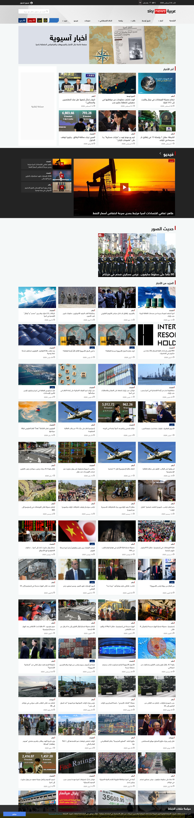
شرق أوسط (146, 20)
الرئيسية (173, 20)
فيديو (76, 20)
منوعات (87, 20)
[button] (31, 20)
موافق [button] (14, 813)
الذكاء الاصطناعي (106, 20)
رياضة (121, 20)
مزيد (65, 20)
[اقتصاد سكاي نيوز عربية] (53, 20)
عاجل (39, 20)
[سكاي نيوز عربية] (162, 11)
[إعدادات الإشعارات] (45, 20)
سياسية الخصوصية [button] (55, 813)
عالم (133, 20)
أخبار (161, 20)
